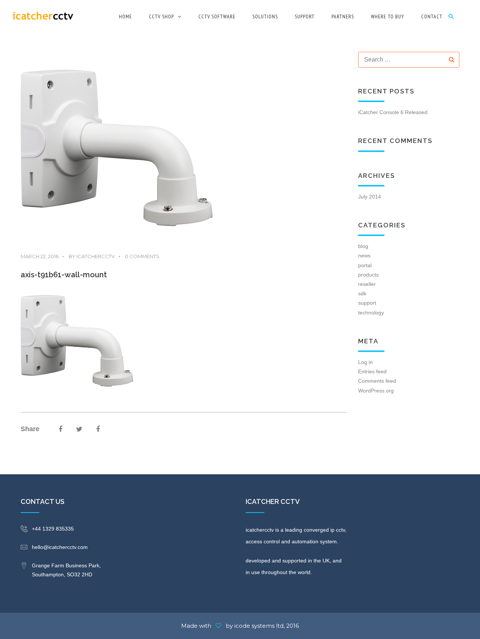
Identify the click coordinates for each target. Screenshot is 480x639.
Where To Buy (387, 16)
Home (125, 16)
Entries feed (372, 371)
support (367, 303)
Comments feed (377, 381)
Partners (343, 16)
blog (363, 246)
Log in (365, 362)
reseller (367, 284)
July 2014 (369, 197)
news (364, 256)
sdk (362, 293)
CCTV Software (217, 16)
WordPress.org (376, 391)
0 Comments (138, 256)
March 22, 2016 (39, 256)
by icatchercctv (88, 256)
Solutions (265, 16)
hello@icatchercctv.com (60, 547)
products (368, 275)
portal (365, 265)
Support (305, 16)
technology (371, 313)
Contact (431, 16)
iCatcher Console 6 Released (393, 112)
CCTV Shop (161, 16)
